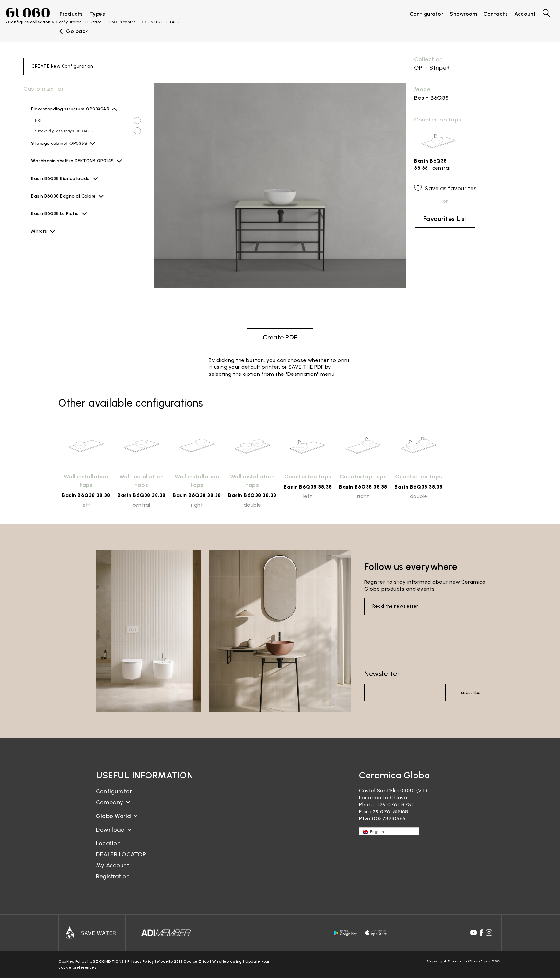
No (37, 235)
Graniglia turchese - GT (71, 290)
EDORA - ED (59, 166)
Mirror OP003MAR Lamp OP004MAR (69, 255)
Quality (105, 821)
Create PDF (280, 337)
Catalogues (110, 835)
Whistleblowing (227, 961)
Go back (77, 31)
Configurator (114, 791)
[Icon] (92, 933)
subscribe (471, 692)
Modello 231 (168, 961)
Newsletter (382, 673)
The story (108, 807)
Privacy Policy (140, 961)
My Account (112, 865)
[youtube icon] (473, 932)
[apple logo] (376, 933)
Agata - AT (58, 149)
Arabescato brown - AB (71, 219)
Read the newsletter (395, 606)
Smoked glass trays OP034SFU (65, 131)
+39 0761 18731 (394, 804)
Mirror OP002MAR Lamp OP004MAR (69, 276)
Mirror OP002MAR (52, 266)
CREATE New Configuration (62, 66)
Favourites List (445, 219)
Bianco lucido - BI (65, 184)
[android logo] (345, 933)
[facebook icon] (481, 932)
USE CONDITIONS (107, 961)
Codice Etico (196, 961)
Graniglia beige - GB (68, 262)
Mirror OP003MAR (52, 245)
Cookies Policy (72, 961)
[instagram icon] (489, 932)
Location (108, 843)
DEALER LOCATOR (121, 854)
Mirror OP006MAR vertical (60, 307)
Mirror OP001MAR (52, 286)
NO (38, 120)
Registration (113, 876)
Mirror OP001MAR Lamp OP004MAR (68, 297)
